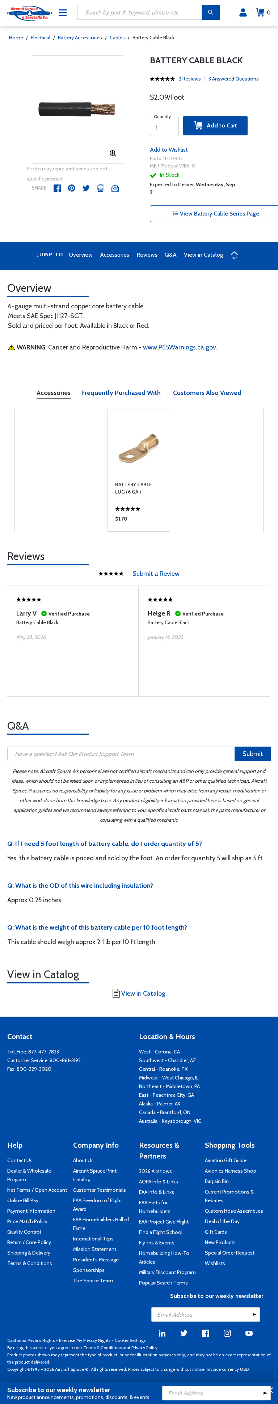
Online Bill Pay (22, 1200)
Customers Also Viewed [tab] (207, 393)
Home (16, 37)
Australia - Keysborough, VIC (170, 1121)
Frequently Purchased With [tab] (121, 393)
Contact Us (20, 1160)
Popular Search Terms (163, 1282)
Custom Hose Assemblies (234, 1211)
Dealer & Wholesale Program (29, 1175)
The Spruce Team (93, 1280)
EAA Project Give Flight (164, 1221)
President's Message (96, 1259)
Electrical (40, 37)
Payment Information (31, 1211)
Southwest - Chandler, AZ (167, 1060)
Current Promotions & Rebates (229, 1196)
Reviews (146, 254)
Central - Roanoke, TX (163, 1069)
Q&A (171, 254)
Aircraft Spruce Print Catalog (95, 1175)
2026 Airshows (155, 1171)
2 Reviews (190, 78)
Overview (81, 254)
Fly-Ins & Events (156, 1242)
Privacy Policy (144, 1347)
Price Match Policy (27, 1221)
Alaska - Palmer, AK (160, 1103)
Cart (269, 12)
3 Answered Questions (233, 78)
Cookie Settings (130, 1340)
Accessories (114, 254)
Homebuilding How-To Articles (164, 1257)
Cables (117, 37)
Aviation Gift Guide (226, 1160)
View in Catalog (203, 254)
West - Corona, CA (159, 1051)
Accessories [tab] (54, 393)
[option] (77, 110)
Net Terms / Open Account (37, 1190)
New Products (220, 1242)
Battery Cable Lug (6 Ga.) (133, 488)
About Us (83, 1160)
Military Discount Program (167, 1272)
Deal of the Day (222, 1221)
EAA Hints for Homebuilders (154, 1206)
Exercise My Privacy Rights (84, 1340)
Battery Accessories (80, 37)
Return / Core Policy (29, 1242)
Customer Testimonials (99, 1190)
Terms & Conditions (29, 1263)
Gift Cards (216, 1232)
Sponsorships (89, 1270)
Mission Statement (94, 1249)
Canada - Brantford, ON (164, 1112)
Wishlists (215, 1263)
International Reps (93, 1238)
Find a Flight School (160, 1232)
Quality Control (24, 1232)
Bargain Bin (217, 1181)
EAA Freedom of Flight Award (97, 1204)
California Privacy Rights (31, 1340)
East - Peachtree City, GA (166, 1095)
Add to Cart (219, 125)
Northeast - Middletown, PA (169, 1086)
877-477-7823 (43, 1051)
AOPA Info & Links (158, 1181)
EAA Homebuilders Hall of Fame (101, 1223)
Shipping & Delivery (28, 1252)
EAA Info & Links (156, 1192)
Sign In (243, 12)
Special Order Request (229, 1252)
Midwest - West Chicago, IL (169, 1077)
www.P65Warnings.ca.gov (179, 347)
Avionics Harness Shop (230, 1171)
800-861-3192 (65, 1060)
